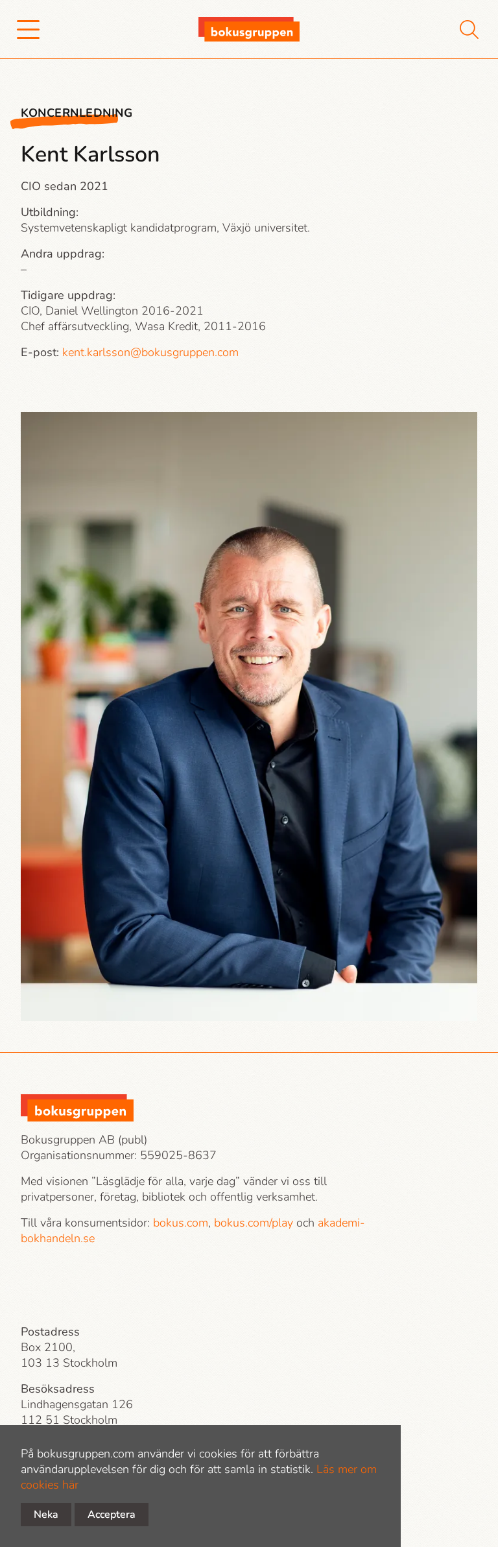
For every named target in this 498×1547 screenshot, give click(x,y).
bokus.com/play (253, 1222)
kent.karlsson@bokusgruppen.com (150, 352)
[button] (28, 29)
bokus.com (180, 1222)
